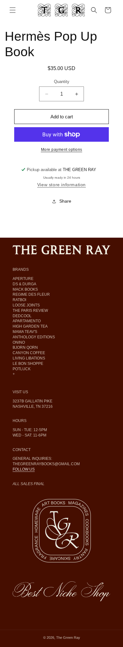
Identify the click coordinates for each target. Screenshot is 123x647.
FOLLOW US (24, 469)
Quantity (61, 81)
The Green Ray (68, 637)
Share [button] (65, 201)
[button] (13, 10)
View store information (61, 184)
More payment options (61, 149)
